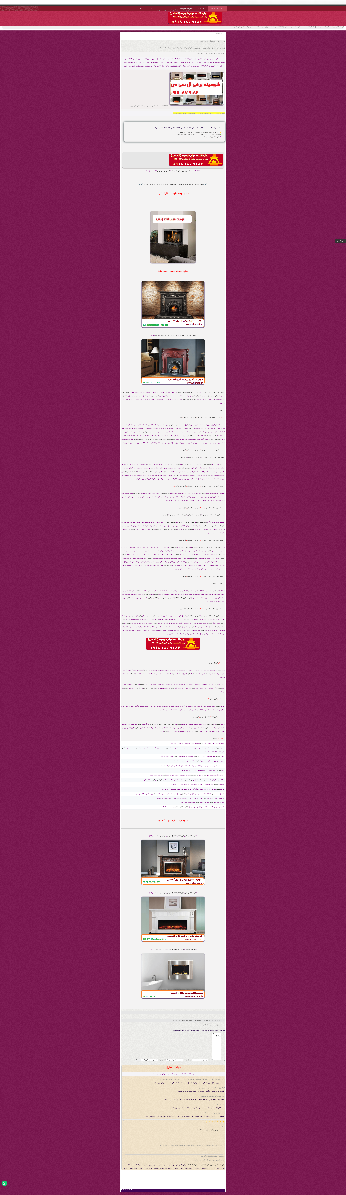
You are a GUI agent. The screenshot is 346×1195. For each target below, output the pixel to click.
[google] (125, 1190)
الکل (223, 555)
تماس (133, 529)
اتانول (218, 555)
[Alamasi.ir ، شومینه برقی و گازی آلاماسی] (195, 24)
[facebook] (121, 1190)
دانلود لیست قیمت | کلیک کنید (173, 193)
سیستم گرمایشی (147, 432)
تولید (149, 425)
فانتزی (214, 583)
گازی (179, 171)
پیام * (223, 1060)
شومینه (190, 171)
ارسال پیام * (187, 1060)
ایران (189, 425)
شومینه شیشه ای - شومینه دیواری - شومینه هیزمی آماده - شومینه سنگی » (191, 1021)
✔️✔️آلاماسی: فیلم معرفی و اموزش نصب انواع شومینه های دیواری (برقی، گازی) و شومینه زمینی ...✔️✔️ (173, 184)
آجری (218, 748)
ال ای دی (159, 171)
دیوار (162, 526)
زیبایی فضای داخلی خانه (189, 400)
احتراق (167, 748)
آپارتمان (212, 766)
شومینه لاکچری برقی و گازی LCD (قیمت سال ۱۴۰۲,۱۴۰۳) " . (209, 1130)
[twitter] (123, 1190)
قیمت (153, 171)
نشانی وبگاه (162, 1060)
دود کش (125, 688)
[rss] (127, 1190)
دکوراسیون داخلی (211, 436)
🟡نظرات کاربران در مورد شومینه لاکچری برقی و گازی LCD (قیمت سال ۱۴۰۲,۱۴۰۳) (199, 132)
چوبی (180, 508)
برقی (183, 171)
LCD (176, 171)
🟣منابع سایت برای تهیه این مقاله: (212, 137)
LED (172, 171)
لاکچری (186, 171)
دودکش (126, 472)
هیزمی (188, 562)
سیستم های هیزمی (172, 425)
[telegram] (131, 1190)
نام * (210, 1060)
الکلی (180, 540)
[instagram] (129, 1190)
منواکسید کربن (194, 775)
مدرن (177, 475)
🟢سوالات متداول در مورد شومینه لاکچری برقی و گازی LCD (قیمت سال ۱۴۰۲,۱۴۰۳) (199, 135)
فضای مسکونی (179, 807)
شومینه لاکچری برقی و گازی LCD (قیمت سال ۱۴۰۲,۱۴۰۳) (205, 1165)
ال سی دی (167, 171)
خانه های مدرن (191, 436)
